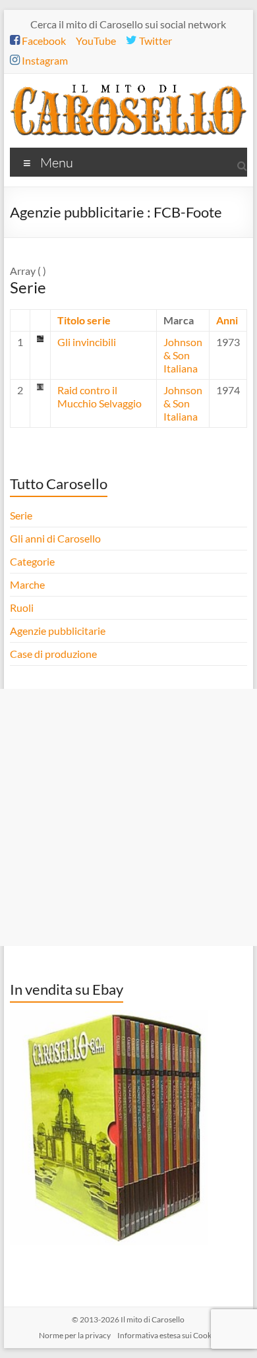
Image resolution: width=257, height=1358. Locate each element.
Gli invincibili (86, 342)
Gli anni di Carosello (55, 538)
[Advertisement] (128, 817)
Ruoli (22, 607)
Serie (21, 515)
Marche (27, 584)
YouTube (96, 40)
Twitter (154, 40)
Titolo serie (84, 320)
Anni (227, 320)
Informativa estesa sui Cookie (167, 1335)
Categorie (33, 561)
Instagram (44, 60)
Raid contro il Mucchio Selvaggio (99, 396)
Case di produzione (54, 653)
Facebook (43, 40)
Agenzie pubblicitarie (58, 630)
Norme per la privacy (75, 1335)
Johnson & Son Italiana (182, 355)
